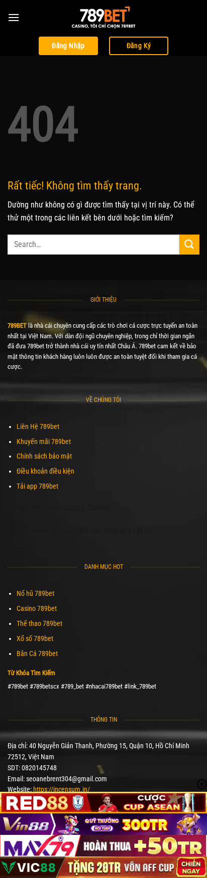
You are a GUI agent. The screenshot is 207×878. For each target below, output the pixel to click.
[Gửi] (189, 244)
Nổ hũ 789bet (35, 593)
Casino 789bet (37, 608)
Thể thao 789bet (39, 623)
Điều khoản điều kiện (45, 471)
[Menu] (14, 17)
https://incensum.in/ (61, 789)
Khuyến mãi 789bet (44, 441)
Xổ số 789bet (35, 638)
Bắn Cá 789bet (37, 653)
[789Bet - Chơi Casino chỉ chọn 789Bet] (103, 17)
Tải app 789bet (37, 486)
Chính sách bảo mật (44, 456)
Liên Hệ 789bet (38, 426)
